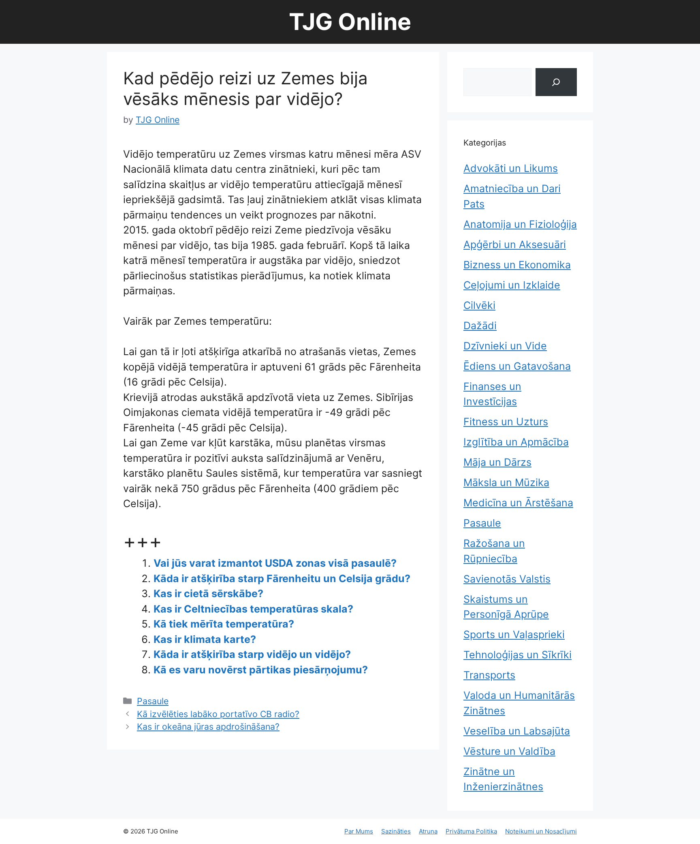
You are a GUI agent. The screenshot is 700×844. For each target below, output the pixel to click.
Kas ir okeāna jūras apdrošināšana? (208, 726)
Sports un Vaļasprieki (514, 634)
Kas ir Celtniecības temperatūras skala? (253, 609)
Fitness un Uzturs (505, 422)
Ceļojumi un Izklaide (511, 285)
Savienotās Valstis (507, 579)
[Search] (556, 82)
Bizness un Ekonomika (517, 265)
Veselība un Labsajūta (516, 731)
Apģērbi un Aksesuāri (514, 244)
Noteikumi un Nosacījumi (541, 831)
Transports (489, 675)
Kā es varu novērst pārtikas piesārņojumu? (261, 670)
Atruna (428, 831)
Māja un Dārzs (497, 462)
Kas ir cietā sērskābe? (208, 593)
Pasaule (153, 701)
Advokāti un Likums (510, 168)
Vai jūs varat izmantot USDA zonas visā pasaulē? (275, 563)
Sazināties (396, 831)
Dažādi (480, 325)
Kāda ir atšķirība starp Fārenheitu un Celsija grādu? (282, 578)
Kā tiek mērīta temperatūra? (224, 624)
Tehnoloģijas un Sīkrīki (517, 655)
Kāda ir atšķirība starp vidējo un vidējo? (252, 654)
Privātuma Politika (471, 831)
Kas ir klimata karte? (205, 639)
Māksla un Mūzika (506, 482)
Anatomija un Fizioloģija (520, 224)
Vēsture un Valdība (509, 751)
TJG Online (350, 22)
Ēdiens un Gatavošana (517, 366)
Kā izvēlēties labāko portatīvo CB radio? (218, 714)
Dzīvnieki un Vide (505, 346)
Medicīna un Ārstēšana (518, 503)
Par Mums (358, 831)
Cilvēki (479, 305)
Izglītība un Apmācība (516, 442)
